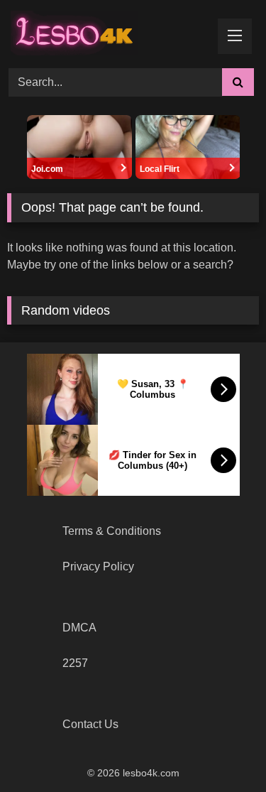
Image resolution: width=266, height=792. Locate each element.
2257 (75, 663)
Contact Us (90, 724)
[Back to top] (222, 750)
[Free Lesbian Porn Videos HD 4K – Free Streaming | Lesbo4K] (78, 32)
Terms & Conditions (111, 531)
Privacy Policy (98, 566)
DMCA (79, 628)
